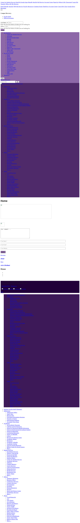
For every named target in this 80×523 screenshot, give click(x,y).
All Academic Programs (13, 100)
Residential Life (11, 148)
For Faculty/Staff (8, 53)
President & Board (12, 185)
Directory (7, 80)
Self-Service (40, 2)
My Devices (15, 4)
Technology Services (12, 168)
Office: (3, 26)
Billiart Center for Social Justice (16, 122)
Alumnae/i (7, 75)
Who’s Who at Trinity (13, 187)
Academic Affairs (12, 115)
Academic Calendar (12, 118)
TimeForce (46, 6)
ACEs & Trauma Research (14, 121)
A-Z (8, 174)
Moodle (30, 2)
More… (9, 124)
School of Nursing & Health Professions (18, 104)
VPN (14, 6)
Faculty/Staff (7, 16)
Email (2, 6)
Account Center (48, 2)
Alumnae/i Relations (12, 154)
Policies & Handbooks (13, 192)
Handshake (10, 44)
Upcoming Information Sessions (16, 93)
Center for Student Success (8, 2)
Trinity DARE (10, 182)
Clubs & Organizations (13, 143)
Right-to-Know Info (12, 195)
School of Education (12, 107)
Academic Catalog (12, 119)
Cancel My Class (62, 6)
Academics (7, 99)
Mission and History (12, 179)
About (5, 171)
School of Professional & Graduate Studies (18, 105)
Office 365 (8, 4)
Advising (9, 36)
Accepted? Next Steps (13, 97)
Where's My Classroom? (65, 2)
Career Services (11, 141)
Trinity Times (10, 149)
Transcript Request (12, 132)
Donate (3, 80)
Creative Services (12, 159)
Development (10, 160)
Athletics (9, 138)
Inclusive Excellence (12, 184)
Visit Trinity (10, 176)
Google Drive (71, 6)
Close (2, 30)
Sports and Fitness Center (14, 166)
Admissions (7, 86)
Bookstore (10, 116)
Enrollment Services (12, 127)
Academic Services (12, 137)
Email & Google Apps (22, 2)
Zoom (8, 56)
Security (9, 165)
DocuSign (3, 8)
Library (9, 111)
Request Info (10, 91)
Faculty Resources (28, 6)
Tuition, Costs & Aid (12, 129)
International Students (13, 96)
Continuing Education (13, 108)
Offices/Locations (9, 18)
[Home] (26, 218)
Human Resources (12, 163)
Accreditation (10, 177)
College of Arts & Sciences (14, 102)
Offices (6, 152)
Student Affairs (11, 133)
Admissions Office (12, 88)
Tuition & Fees (11, 181)
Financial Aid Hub (12, 130)
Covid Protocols (11, 173)
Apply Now (10, 90)
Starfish (35, 2)
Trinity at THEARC (12, 110)
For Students (7, 33)
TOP (2, 292)
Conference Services (12, 157)
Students (9, 295)
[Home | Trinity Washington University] (12, 83)
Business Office (11, 155)
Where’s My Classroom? (13, 48)
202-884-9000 (6, 286)
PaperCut (55, 2)
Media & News (11, 188)
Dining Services (11, 144)
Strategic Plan (11, 190)
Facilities (9, 162)
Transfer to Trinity (12, 94)
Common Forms (38, 6)
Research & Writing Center (14, 113)
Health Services (11, 146)
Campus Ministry (11, 140)
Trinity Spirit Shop (12, 193)
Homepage (14, 286)
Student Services (8, 126)
